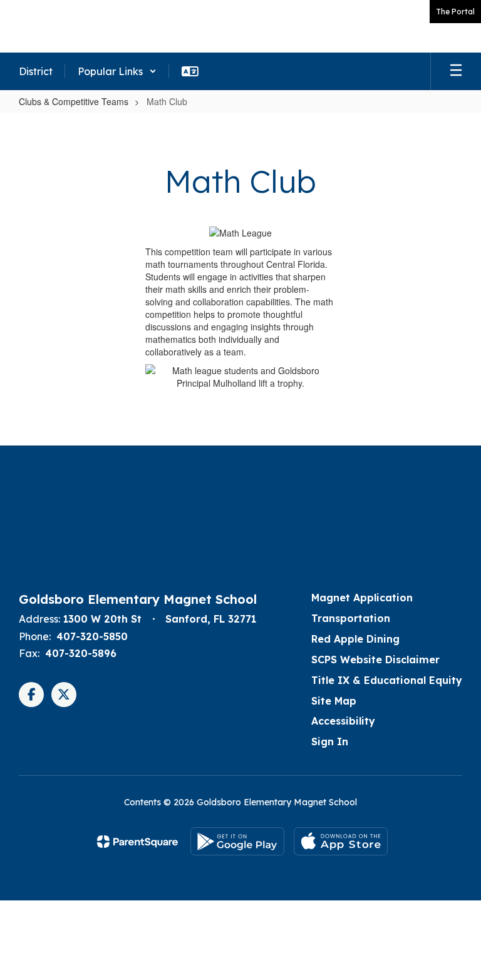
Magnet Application (362, 597)
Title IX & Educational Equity (386, 680)
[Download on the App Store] (341, 841)
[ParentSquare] (137, 841)
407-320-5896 (80, 653)
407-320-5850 (92, 636)
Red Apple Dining (355, 639)
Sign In (329, 741)
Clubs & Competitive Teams (73, 101)
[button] (117, 71)
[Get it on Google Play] (237, 841)
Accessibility (343, 721)
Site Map (333, 701)
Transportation (350, 618)
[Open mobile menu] (456, 71)
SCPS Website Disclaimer (375, 659)
